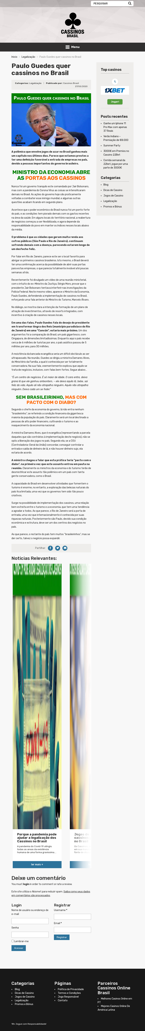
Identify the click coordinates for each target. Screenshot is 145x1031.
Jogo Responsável (68, 996)
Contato (63, 1000)
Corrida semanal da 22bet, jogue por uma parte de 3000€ (115, 164)
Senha (15, 927)
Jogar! (115, 101)
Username (60, 910)
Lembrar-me (21, 941)
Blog (105, 184)
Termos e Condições (69, 993)
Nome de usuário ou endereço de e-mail (29, 912)
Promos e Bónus (112, 206)
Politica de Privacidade (71, 989)
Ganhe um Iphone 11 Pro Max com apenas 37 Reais (115, 127)
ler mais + (37, 864)
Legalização (28, 56)
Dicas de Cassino (112, 190)
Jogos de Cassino (113, 195)
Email (58, 923)
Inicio (14, 56)
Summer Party (111, 145)
